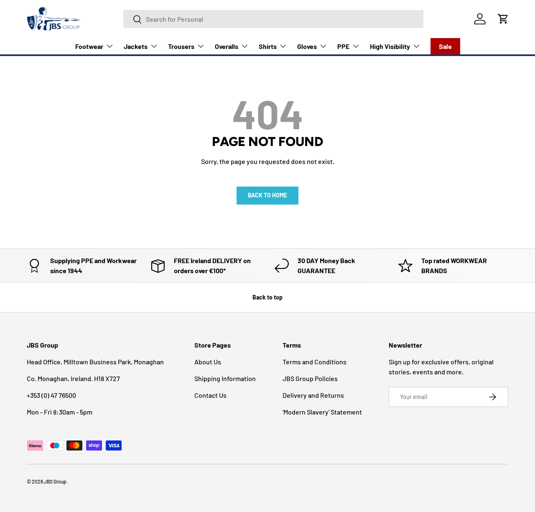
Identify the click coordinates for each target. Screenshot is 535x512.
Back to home (267, 195)
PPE (343, 46)
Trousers (181, 46)
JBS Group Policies (310, 378)
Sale (445, 46)
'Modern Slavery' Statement (322, 412)
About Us (207, 362)
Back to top (267, 297)
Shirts (268, 46)
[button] (503, 19)
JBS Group (55, 481)
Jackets (136, 46)
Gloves (307, 46)
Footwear (89, 46)
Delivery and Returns (313, 395)
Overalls (226, 46)
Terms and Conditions (314, 362)
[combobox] (273, 19)
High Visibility (390, 46)
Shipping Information (225, 378)
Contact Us (210, 395)
